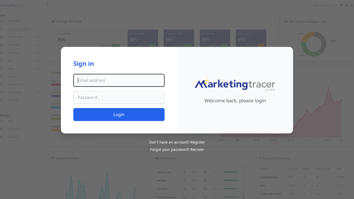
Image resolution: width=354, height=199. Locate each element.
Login (119, 114)
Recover (197, 149)
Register (197, 142)
